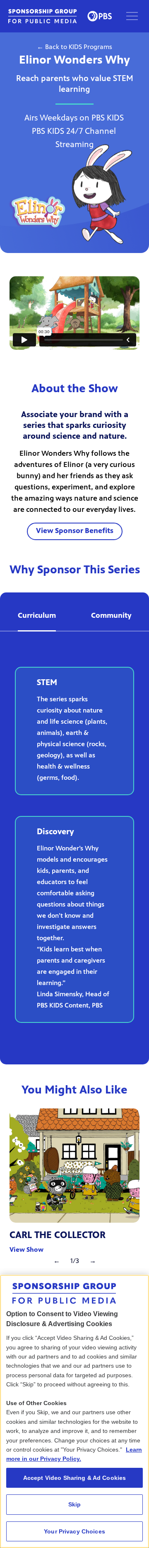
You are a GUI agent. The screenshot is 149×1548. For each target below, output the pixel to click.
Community (111, 616)
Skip (74, 1504)
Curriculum (37, 616)
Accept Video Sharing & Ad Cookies (74, 1477)
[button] (132, 16)
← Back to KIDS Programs (74, 47)
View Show (26, 1250)
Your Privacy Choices (74, 1531)
